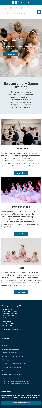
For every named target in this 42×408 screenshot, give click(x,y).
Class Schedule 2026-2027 (11, 349)
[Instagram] (16, 2)
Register (5, 345)
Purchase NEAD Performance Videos (14, 363)
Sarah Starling (14, 329)
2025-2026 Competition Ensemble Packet (15, 381)
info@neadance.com (8, 318)
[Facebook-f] (13, 2)
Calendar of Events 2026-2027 (12, 353)
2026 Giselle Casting (9, 360)
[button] (39, 12)
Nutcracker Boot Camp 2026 (11, 367)
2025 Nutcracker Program (11, 374)
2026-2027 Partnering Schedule (12, 356)
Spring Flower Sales (8, 342)
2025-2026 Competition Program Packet (15, 384)
